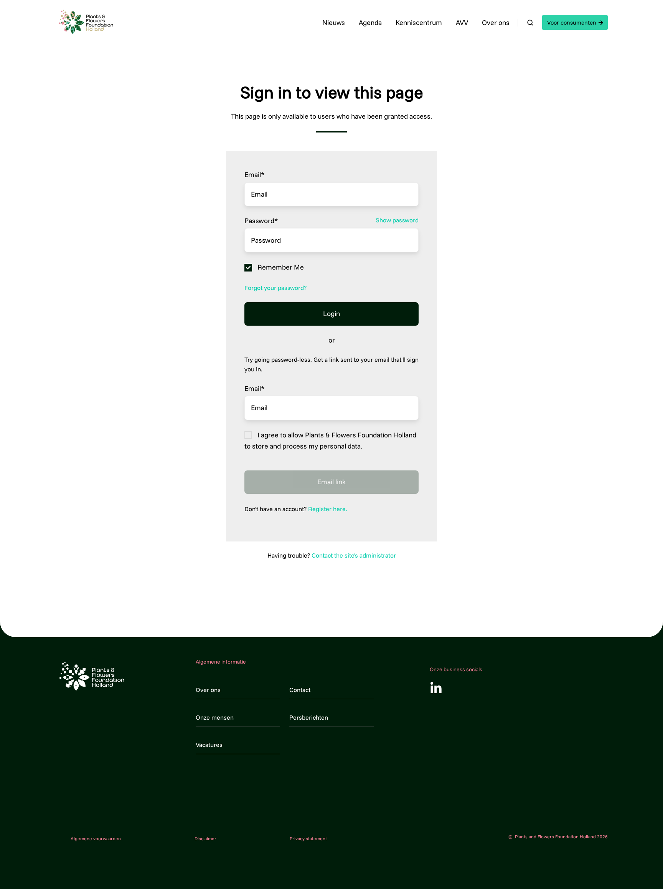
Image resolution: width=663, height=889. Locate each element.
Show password (397, 220)
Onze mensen (215, 717)
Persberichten (308, 717)
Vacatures (209, 744)
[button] (530, 22)
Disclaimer (205, 838)
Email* (254, 174)
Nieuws (333, 22)
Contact (299, 690)
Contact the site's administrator (354, 555)
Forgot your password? (275, 287)
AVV (462, 22)
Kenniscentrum (419, 22)
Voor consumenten (571, 22)
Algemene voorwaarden (96, 838)
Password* (261, 220)
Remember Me (280, 267)
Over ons (496, 22)
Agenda (370, 22)
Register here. (327, 509)
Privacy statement (308, 838)
